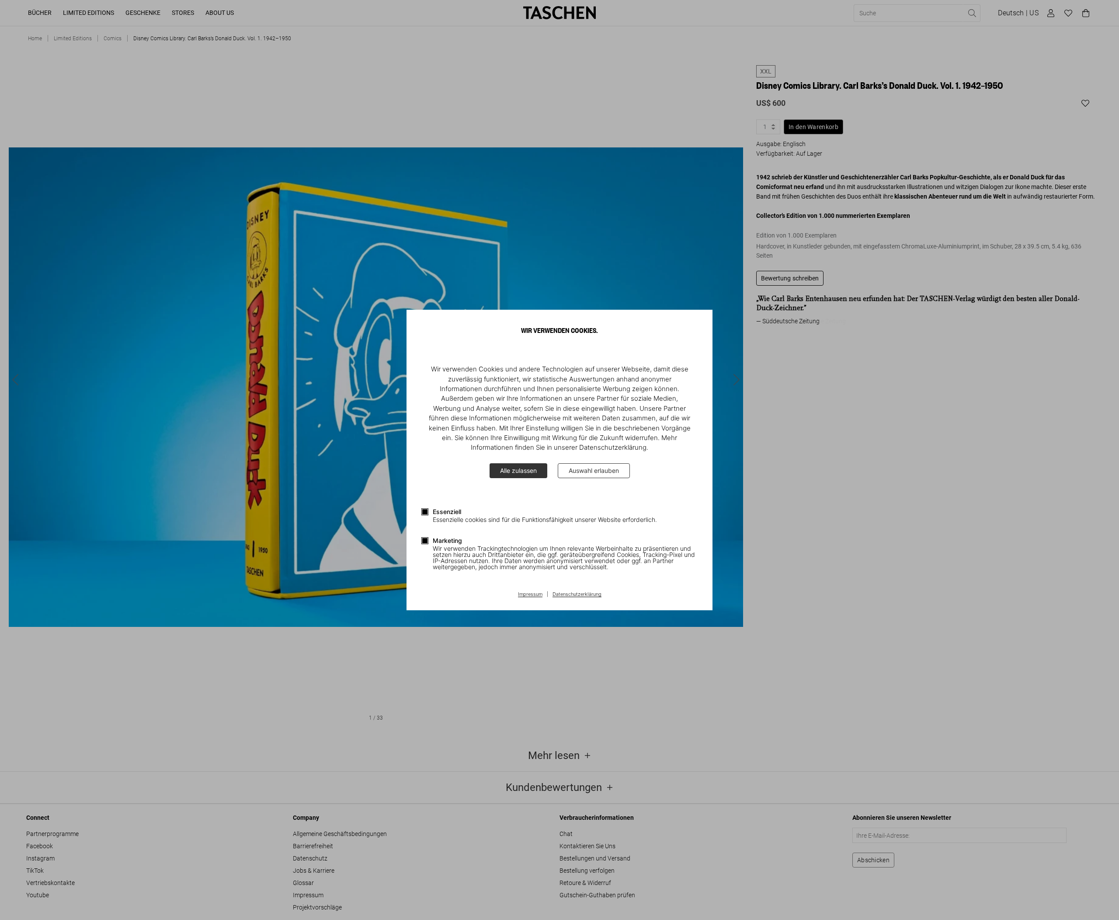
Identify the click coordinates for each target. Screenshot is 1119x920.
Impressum (530, 594)
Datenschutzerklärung (577, 594)
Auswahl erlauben (594, 470)
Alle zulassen (518, 470)
